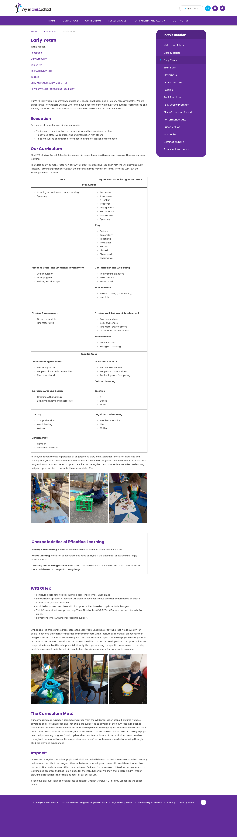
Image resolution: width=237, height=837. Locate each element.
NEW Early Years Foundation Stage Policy (52, 89)
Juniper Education (98, 802)
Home (34, 31)
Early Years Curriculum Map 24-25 (49, 82)
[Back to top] (203, 802)
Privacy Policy (187, 802)
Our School (50, 31)
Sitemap (171, 802)
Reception (36, 52)
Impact (35, 76)
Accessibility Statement (150, 802)
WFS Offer (36, 64)
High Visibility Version (122, 802)
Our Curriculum (39, 58)
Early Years (69, 31)
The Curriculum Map (42, 70)
